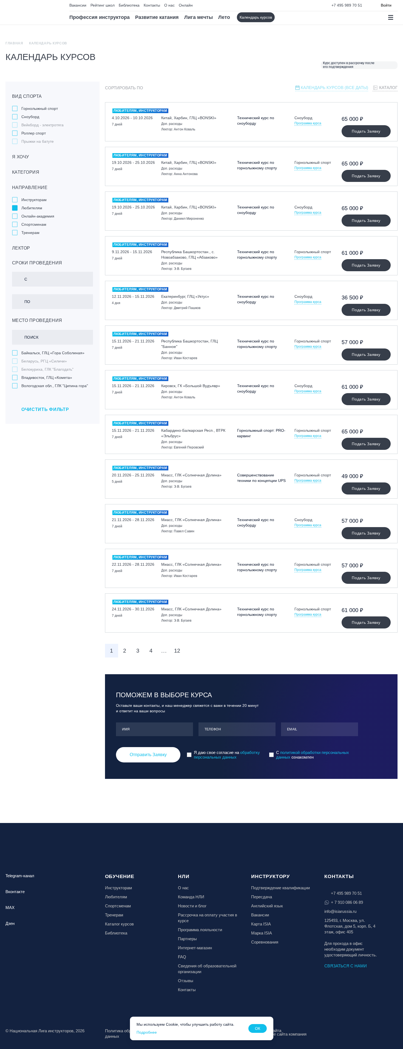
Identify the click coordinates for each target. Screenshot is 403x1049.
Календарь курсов (256, 17)
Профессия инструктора (99, 17)
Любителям (116, 896)
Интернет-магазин (195, 947)
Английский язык (267, 906)
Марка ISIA (261, 933)
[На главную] (29, 12)
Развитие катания (157, 17)
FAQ (182, 956)
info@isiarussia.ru (340, 911)
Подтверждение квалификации (280, 887)
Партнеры (187, 938)
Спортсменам (118, 906)
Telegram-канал (19, 875)
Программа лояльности (200, 929)
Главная (14, 43)
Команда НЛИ (191, 896)
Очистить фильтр (45, 409)
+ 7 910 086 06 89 (347, 902)
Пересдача (261, 896)
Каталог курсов (119, 924)
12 (177, 651)
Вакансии (77, 5)
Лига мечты (198, 17)
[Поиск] (283, 17)
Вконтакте (15, 891)
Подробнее (147, 1032)
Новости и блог (192, 906)
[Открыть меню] (390, 17)
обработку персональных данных (227, 754)
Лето (224, 17)
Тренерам (114, 915)
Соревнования (264, 942)
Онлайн (186, 5)
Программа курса (307, 123)
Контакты (152, 5)
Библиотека (129, 5)
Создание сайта (266, 1030)
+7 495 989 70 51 (346, 5)
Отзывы (185, 980)
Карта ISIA (261, 924)
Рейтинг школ (102, 5)
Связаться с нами (345, 966)
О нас (169, 5)
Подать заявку (366, 131)
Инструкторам (118, 887)
